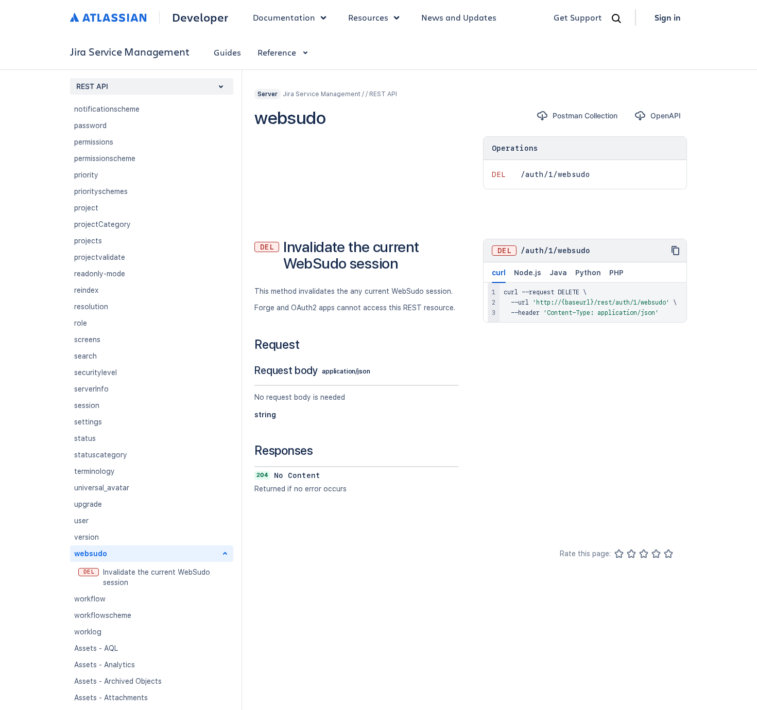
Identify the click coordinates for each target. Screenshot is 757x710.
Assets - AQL (96, 648)
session (86, 405)
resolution (91, 307)
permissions (93, 142)
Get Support (578, 17)
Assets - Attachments (111, 698)
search (85, 356)
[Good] (656, 553)
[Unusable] (619, 553)
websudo (90, 553)
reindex (86, 290)
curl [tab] (499, 273)
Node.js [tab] (527, 273)
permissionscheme (104, 158)
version (86, 537)
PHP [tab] (616, 273)
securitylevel (95, 372)
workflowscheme (102, 615)
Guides (227, 52)
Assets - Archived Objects (118, 681)
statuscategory (100, 455)
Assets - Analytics (104, 665)
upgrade (88, 504)
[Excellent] (668, 553)
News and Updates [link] (458, 17)
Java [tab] (558, 273)
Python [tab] (588, 273)
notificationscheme (107, 109)
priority (86, 175)
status (85, 438)
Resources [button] (368, 17)
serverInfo (91, 389)
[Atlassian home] (108, 17)
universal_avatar (101, 488)
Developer (200, 17)
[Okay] (644, 553)
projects (88, 241)
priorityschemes (101, 191)
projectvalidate (99, 257)
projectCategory (102, 224)
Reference (276, 52)
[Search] (616, 18)
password (90, 125)
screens (87, 339)
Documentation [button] (284, 17)
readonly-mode (99, 274)
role (80, 323)
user (81, 521)
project (86, 208)
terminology (94, 471)
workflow (90, 599)
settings (88, 422)
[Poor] (631, 553)
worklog (87, 632)
